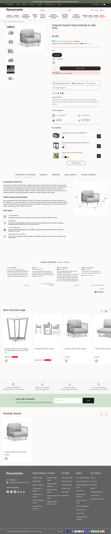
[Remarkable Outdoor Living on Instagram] (11, 491)
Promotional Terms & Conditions (82, 518)
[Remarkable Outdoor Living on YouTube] (15, 491)
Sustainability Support (97, 492)
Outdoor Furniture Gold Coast (53, 497)
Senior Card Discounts (82, 481)
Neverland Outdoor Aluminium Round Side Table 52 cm (75, 142)
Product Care (80, 490)
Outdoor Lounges (16, 16)
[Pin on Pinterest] (60, 93)
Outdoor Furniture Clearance (37, 507)
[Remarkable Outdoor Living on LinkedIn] (24, 492)
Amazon (63, 157)
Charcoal (63, 147)
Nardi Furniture (90, 16)
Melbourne (25, 4)
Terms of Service (81, 510)
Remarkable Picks (67, 481)
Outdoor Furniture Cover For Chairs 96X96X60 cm (74, 133)
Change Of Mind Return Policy (82, 486)
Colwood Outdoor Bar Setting (44, 349)
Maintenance (65, 495)
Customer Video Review (97, 499)
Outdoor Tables (37, 481)
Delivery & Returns (89, 174)
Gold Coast (39, 4)
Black (63, 137)
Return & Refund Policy (82, 506)
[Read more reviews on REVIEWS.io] (99, 292)
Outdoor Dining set (35, 16)
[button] (4, 277)
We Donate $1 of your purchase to (67, 41)
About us (93, 477)
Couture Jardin (96, 16)
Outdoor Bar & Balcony (43, 16)
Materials (43, 174)
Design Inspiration (67, 485)
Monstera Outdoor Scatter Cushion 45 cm (72, 152)
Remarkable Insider (67, 477)
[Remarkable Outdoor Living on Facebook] (8, 491)
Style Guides (65, 492)
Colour (57, 59)
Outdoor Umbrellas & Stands (38, 501)
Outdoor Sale (85, 16)
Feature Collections (9, 16)
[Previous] (10, 25)
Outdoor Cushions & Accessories (76, 16)
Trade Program (95, 495)
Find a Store (94, 485)
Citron (68, 157)
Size (53, 50)
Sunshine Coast (49, 4)
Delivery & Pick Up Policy (81, 501)
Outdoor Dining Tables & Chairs (25, 16)
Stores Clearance (101, 16)
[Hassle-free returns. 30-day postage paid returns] (55, 6)
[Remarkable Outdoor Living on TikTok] (21, 492)
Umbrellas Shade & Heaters (65, 16)
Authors (93, 488)
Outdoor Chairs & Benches (37, 496)
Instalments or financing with (60, 43)
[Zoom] (30, 38)
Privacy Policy (80, 513)
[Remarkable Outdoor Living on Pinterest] (18, 492)
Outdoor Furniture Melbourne (52, 485)
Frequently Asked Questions (81, 496)
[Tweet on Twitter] (58, 93)
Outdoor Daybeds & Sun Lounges (54, 16)
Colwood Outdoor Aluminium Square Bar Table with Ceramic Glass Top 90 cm (17, 350)
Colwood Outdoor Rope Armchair (16, 21)
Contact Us (94, 481)
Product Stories (66, 488)
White (66, 147)
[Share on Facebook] (56, 93)
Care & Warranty (70, 174)
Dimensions (56, 174)
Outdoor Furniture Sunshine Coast (52, 503)
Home (4, 21)
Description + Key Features (25, 174)
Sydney (18, 4)
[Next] (10, 82)
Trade (59, 4)
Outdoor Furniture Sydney (52, 479)
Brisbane (32, 4)
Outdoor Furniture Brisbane (52, 491)
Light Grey (53, 62)
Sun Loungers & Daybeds (37, 490)
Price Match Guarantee (82, 477)
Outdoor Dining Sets (38, 485)
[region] (55, 277)
